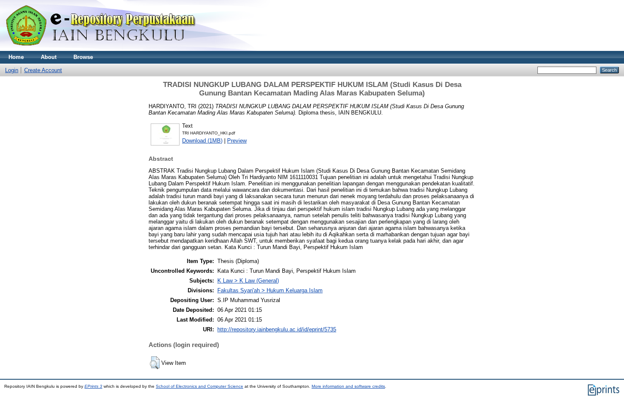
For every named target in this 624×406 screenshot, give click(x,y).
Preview (237, 140)
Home (16, 57)
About (48, 57)
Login (11, 70)
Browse (83, 57)
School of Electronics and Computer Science (199, 386)
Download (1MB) (202, 140)
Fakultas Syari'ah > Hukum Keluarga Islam (270, 290)
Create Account (43, 70)
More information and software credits (348, 386)
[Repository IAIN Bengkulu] (110, 49)
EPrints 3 (93, 386)
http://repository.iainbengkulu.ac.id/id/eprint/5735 (276, 329)
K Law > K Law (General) (248, 280)
